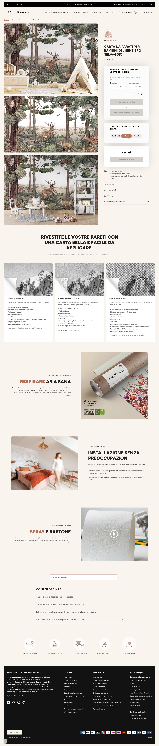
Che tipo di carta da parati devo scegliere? (107, 703)
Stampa (66, 699)
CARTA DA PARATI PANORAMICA (57, 12)
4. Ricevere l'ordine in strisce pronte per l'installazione (60, 619)
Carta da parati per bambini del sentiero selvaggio (26, 20)
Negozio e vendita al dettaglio (140, 693)
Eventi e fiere (134, 702)
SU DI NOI (110, 12)
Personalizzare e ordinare (126, 102)
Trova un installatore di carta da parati (105, 706)
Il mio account (97, 677)
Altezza (114, 83)
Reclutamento (68, 703)
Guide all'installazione (100, 683)
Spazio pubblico (135, 706)
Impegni (134, 4)
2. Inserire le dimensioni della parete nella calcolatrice (60, 604)
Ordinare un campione (100, 693)
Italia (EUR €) (13, 732)
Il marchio (67, 687)
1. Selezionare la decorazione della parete (54, 597)
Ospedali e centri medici (138, 699)
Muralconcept (15, 737)
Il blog (66, 690)
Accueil (6, 20)
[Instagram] (17, 4)
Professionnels (118, 4)
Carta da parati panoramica (73, 693)
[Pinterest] (21, 4)
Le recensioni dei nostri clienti (74, 696)
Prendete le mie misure (101, 690)
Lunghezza (135, 83)
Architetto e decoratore (138, 680)
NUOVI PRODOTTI (81, 12)
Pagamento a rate (99, 687)
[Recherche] (114, 577)
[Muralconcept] (19, 12)
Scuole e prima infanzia (137, 712)
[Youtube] (12, 4)
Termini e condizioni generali (73, 709)
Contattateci (68, 677)
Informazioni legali (70, 712)
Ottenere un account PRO (138, 718)
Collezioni (67, 706)
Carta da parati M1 (136, 715)
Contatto (149, 4)
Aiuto (143, 4)
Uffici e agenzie (135, 687)
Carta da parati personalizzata (140, 677)
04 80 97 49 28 (126, 12)
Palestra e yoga (135, 709)
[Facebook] (8, 4)
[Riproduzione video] (114, 534)
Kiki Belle (113, 40)
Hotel (132, 683)
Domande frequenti (70, 680)
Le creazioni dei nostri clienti (102, 696)
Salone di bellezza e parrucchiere (141, 696)
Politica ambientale (70, 683)
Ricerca (150, 737)
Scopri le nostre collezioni (101, 699)
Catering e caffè (135, 690)
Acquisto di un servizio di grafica (126, 113)
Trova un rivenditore (99, 709)
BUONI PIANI (97, 12)
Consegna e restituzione (101, 680)
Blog (139, 4)
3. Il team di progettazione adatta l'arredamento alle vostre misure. (66, 612)
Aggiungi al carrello (126, 159)
